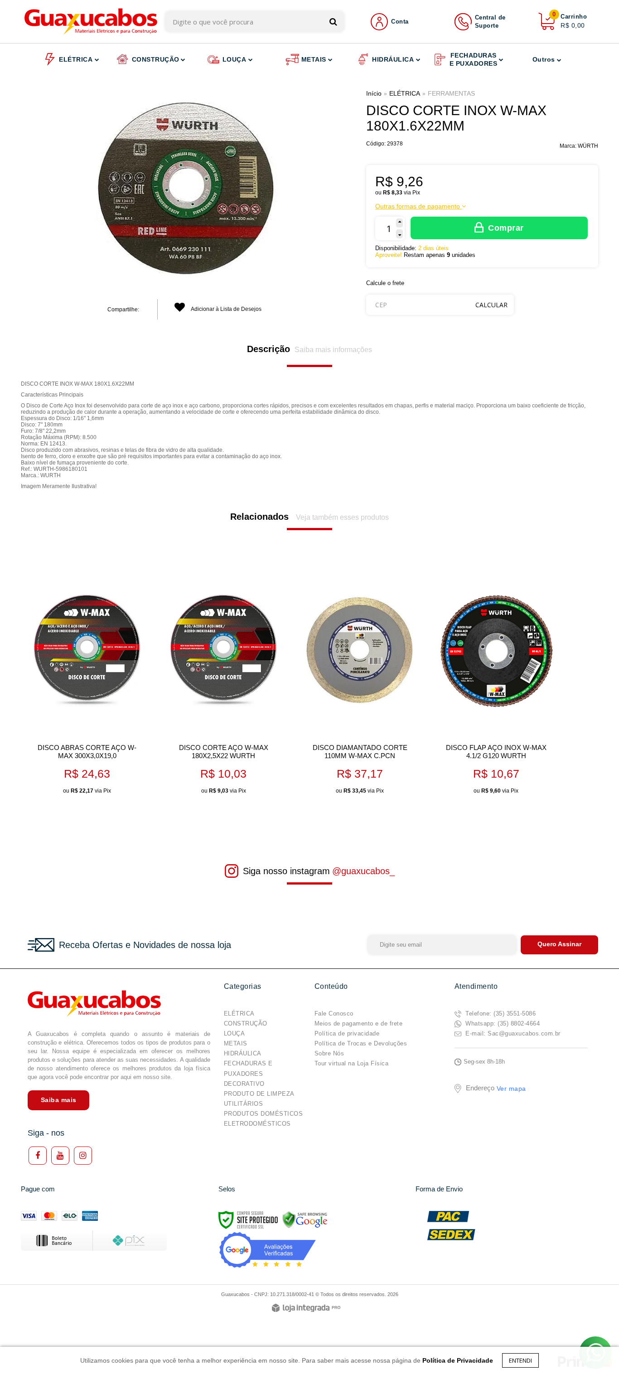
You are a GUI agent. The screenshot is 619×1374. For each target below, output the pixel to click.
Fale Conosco (333, 1013)
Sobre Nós (329, 1053)
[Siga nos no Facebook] (38, 1156)
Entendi (520, 1360)
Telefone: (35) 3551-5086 (500, 1013)
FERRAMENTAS (451, 93)
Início (374, 93)
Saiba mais (59, 1099)
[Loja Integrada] (306, 1308)
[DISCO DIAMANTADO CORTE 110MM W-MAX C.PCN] (359, 682)
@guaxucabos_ (363, 871)
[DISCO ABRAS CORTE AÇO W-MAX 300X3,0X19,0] (86, 682)
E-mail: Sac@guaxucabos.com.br (512, 1033)
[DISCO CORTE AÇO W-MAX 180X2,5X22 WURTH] (223, 682)
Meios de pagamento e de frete (358, 1023)
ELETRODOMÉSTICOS (257, 1123)
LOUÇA (234, 1033)
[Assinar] (559, 944)
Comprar (506, 227)
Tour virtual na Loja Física (351, 1063)
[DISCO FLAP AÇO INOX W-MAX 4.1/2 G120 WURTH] (496, 682)
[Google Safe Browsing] (305, 1219)
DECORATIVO (244, 1083)
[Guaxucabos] (90, 22)
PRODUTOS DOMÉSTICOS (263, 1113)
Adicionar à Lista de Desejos (225, 309)
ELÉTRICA (404, 93)
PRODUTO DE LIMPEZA (259, 1093)
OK (491, 305)
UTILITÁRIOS (243, 1103)
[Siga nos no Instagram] (83, 1156)
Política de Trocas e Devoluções (360, 1043)
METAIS (235, 1043)
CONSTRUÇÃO (245, 1023)
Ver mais (100, 784)
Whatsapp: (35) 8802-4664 (502, 1023)
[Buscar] (333, 21)
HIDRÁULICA (242, 1053)
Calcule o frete (385, 283)
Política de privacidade (347, 1033)
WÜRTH (588, 146)
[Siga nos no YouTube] (60, 1156)
